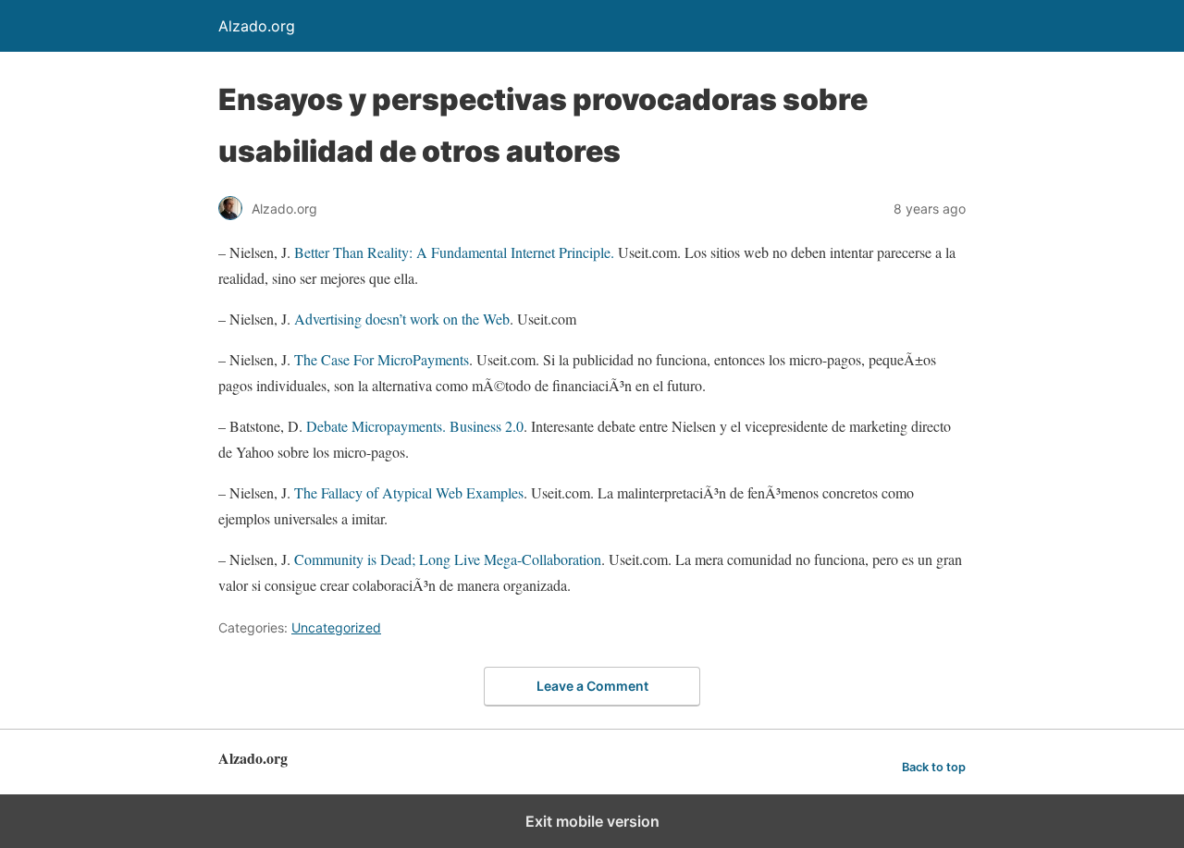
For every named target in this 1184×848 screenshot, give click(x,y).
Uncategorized (336, 627)
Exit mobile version (592, 821)
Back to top (934, 767)
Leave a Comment (592, 686)
